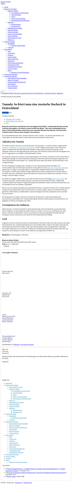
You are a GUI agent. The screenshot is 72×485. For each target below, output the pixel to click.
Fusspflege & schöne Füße (19, 13)
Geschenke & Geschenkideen (17, 78)
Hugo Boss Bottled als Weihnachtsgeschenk (51, 473)
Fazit (7, 123)
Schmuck (11, 47)
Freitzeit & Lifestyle (10, 76)
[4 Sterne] (25, 242)
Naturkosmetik (13, 30)
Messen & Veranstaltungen (20, 72)
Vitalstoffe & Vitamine (15, 67)
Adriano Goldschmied (18, 46)
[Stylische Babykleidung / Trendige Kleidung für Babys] (24, 469)
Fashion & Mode (9, 42)
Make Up (11, 40)
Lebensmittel (12, 57)
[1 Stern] (5, 242)
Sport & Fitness (13, 86)
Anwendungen (16, 24)
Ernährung (11, 53)
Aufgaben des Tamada (13, 119)
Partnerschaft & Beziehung (17, 82)
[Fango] (8, 476)
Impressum (18, 483)
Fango (14, 476)
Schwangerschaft (13, 65)
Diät (9, 51)
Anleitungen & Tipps (14, 38)
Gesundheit (8, 49)
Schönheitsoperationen (15, 63)
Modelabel (11, 44)
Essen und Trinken (58, 179)
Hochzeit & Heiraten (10, 74)
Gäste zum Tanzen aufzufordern (57, 168)
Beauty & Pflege (13, 11)
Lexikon (8, 458)
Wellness (11, 22)
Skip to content (6, 2)
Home (6, 7)
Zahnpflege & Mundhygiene (20, 21)
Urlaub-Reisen (12, 88)
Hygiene (10, 55)
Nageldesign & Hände (15, 28)
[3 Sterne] (18, 242)
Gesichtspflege (16, 15)
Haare (13, 17)
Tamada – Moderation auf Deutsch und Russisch (18, 148)
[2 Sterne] (11, 242)
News (9, 71)
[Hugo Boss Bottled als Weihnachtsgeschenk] (21, 473)
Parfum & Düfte (13, 32)
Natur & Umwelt (13, 80)
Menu (2, 3)
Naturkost (11, 61)
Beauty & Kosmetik (10, 9)
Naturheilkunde (13, 59)
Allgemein (5, 113)
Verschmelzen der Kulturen (15, 121)
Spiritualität (11, 84)
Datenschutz (28, 483)
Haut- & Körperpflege (18, 19)
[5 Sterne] (32, 242)
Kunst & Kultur (12, 69)
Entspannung (15, 26)
